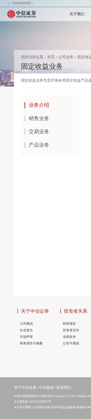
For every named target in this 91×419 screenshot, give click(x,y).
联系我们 (63, 387)
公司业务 (66, 57)
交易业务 (39, 131)
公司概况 (26, 323)
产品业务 (39, 145)
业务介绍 (39, 105)
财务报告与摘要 (31, 343)
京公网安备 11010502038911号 (32, 401)
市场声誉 (26, 337)
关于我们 (77, 14)
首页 (51, 57)
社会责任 (26, 330)
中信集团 (46, 387)
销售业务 (39, 118)
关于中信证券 (35, 311)
